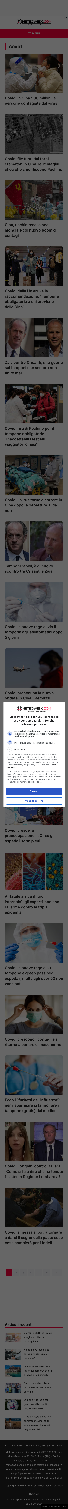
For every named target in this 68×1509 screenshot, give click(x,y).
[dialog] (34, 754)
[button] (34, 749)
